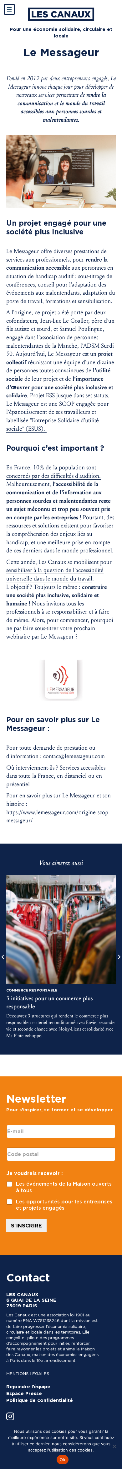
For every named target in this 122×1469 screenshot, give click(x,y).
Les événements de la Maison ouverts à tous (64, 1187)
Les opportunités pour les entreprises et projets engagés (64, 1205)
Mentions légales (27, 1373)
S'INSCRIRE (26, 1225)
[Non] (114, 1446)
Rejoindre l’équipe (28, 1386)
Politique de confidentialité (39, 1400)
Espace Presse (24, 1393)
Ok (62, 1459)
